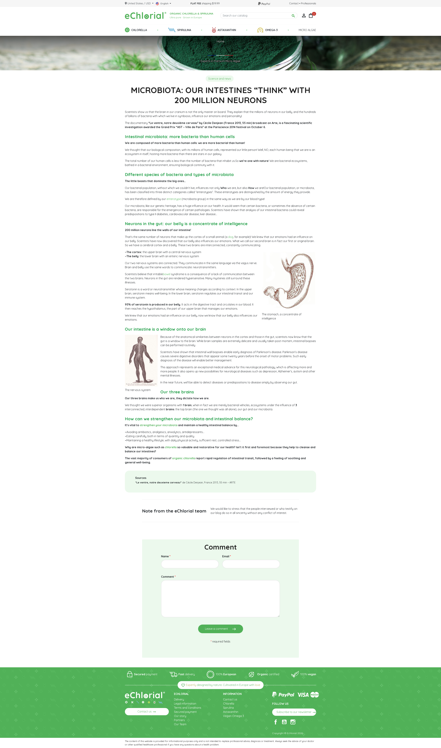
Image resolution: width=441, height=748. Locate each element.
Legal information (185, 703)
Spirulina (228, 707)
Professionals (308, 3)
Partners (179, 720)
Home (220, 41)
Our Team (180, 724)
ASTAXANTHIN (227, 30)
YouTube (284, 722)
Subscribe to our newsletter (296, 712)
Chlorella (228, 703)
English (164, 3)
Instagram (292, 722)
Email (226, 556)
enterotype (174, 199)
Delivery (179, 699)
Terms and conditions (187, 707)
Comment (168, 576)
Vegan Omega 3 (233, 716)
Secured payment (185, 712)
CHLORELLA (139, 30)
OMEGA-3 (271, 30)
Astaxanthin (230, 712)
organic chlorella (183, 458)
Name (166, 556)
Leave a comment (220, 629)
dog (230, 237)
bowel (166, 274)
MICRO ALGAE (307, 30)
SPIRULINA (184, 30)
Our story (180, 716)
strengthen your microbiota (158, 425)
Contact (294, 3)
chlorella (171, 447)
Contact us (146, 712)
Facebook (275, 722)
